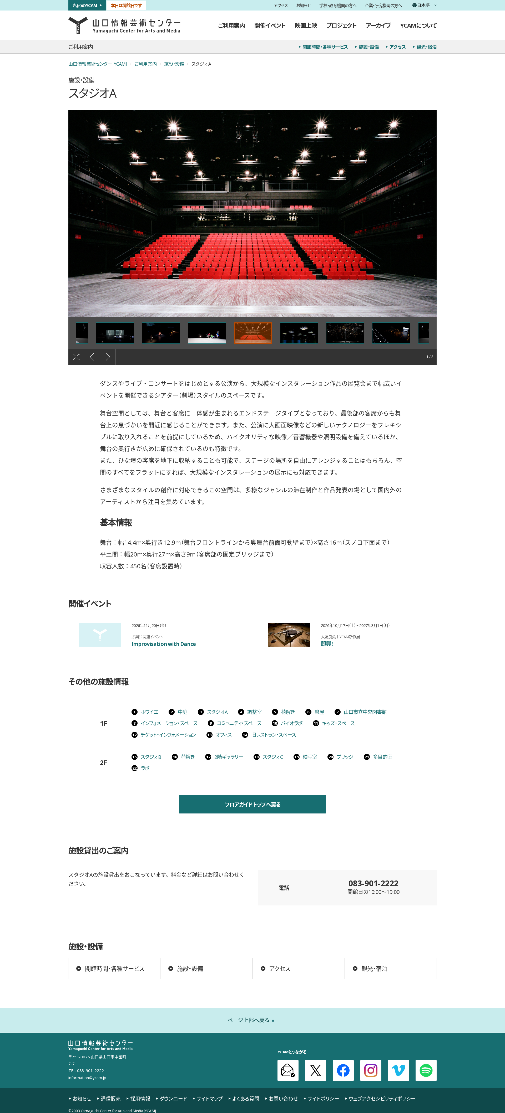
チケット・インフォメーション (168, 734)
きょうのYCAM (85, 5)
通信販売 (111, 1098)
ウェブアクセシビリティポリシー (382, 1098)
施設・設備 (369, 46)
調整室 (254, 711)
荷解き (288, 711)
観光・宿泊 (427, 46)
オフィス (223, 734)
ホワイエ (149, 711)
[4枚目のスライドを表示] (391, 333)
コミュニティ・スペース (239, 723)
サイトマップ (209, 1098)
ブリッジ (345, 756)
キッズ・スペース (338, 723)
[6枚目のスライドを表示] (115, 333)
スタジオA (217, 711)
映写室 (310, 756)
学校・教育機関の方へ (337, 5)
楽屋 (319, 711)
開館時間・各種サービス (325, 46)
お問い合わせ (283, 1098)
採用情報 (140, 1098)
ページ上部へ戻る (249, 1020)
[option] (252, 213)
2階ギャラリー (228, 756)
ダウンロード (173, 1098)
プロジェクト (341, 25)
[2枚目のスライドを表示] (299, 333)
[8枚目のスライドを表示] (207, 333)
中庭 (182, 711)
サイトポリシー (323, 1098)
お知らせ (303, 5)
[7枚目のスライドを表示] (161, 333)
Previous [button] (92, 357)
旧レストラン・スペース (273, 734)
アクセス (281, 5)
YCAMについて (418, 25)
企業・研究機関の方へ (383, 5)
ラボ (145, 768)
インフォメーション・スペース (169, 723)
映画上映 (306, 25)
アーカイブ (378, 25)
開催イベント (269, 25)
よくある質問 (245, 1098)
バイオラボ (291, 723)
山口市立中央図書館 (365, 711)
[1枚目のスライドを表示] (253, 333)
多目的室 (382, 756)
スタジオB (151, 756)
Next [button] (108, 357)
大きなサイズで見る (76, 357)
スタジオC (273, 756)
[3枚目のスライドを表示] (345, 333)
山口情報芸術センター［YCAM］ (97, 63)
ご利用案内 (231, 25)
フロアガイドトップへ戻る (252, 804)
